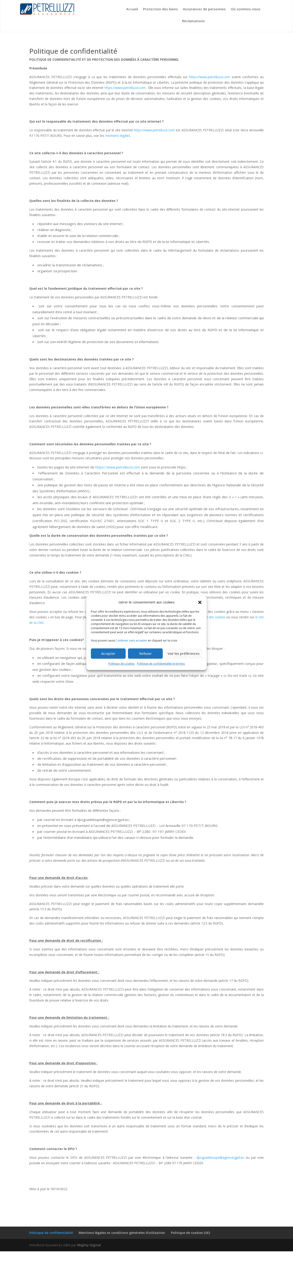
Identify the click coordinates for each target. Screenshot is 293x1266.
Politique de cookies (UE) (190, 1232)
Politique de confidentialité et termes (161, 664)
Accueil (132, 9)
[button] (200, 602)
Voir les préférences (184, 653)
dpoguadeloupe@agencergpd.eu (220, 1157)
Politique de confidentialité (51, 1232)
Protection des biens (160, 9)
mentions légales (117, 135)
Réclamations (193, 21)
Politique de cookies (121, 664)
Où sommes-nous (245, 9)
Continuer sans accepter (132, 640)
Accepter (108, 653)
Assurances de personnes (204, 9)
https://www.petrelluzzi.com (209, 77)
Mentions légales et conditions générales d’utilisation (122, 1232)
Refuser (145, 653)
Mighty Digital (89, 1245)
